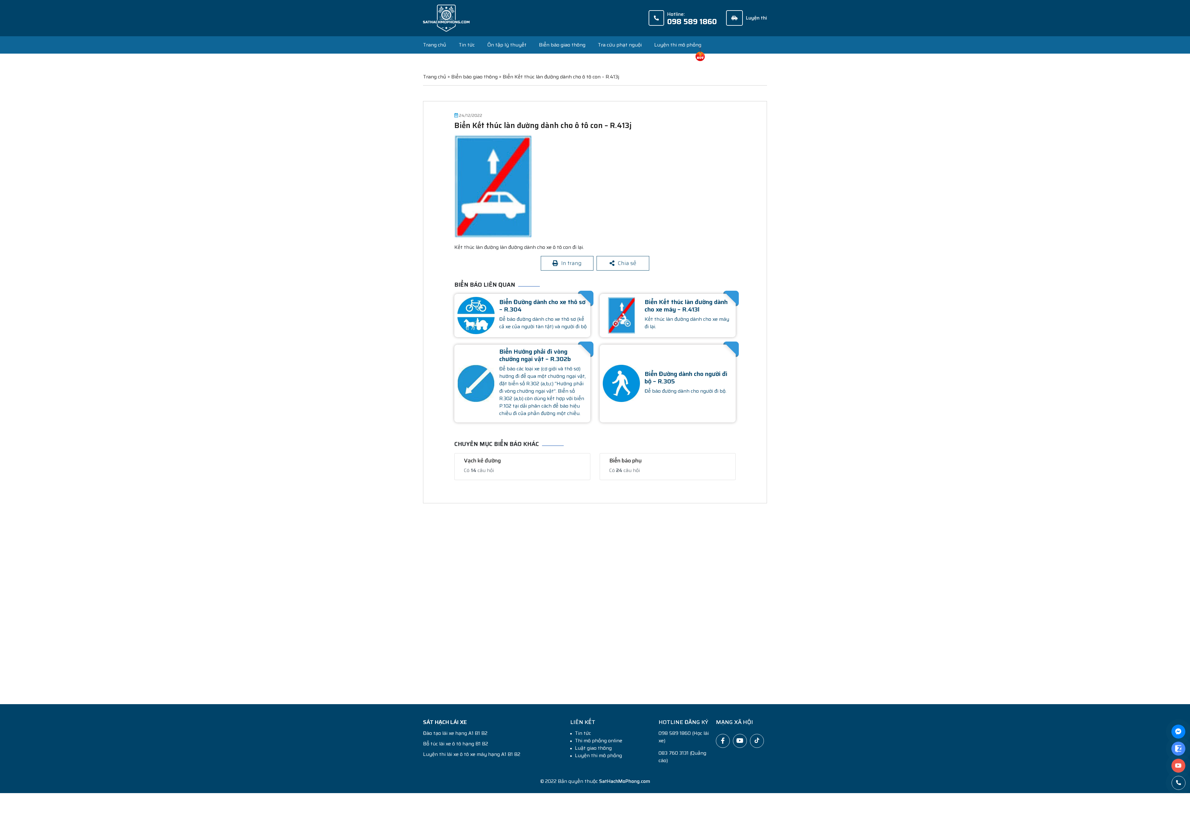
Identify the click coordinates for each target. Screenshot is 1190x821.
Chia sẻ (627, 262)
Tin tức (467, 45)
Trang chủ (434, 45)
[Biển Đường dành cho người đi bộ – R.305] (621, 381)
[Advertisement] (609, 595)
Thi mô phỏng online (598, 739)
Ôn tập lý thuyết (507, 45)
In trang (571, 262)
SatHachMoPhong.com (624, 779)
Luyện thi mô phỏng (677, 45)
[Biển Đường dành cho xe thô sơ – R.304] (476, 313)
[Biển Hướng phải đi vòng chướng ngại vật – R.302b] (476, 381)
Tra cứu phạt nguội (620, 45)
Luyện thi (756, 18)
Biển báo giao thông (562, 45)
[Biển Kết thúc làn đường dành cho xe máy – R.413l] (621, 313)
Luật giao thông (593, 746)
